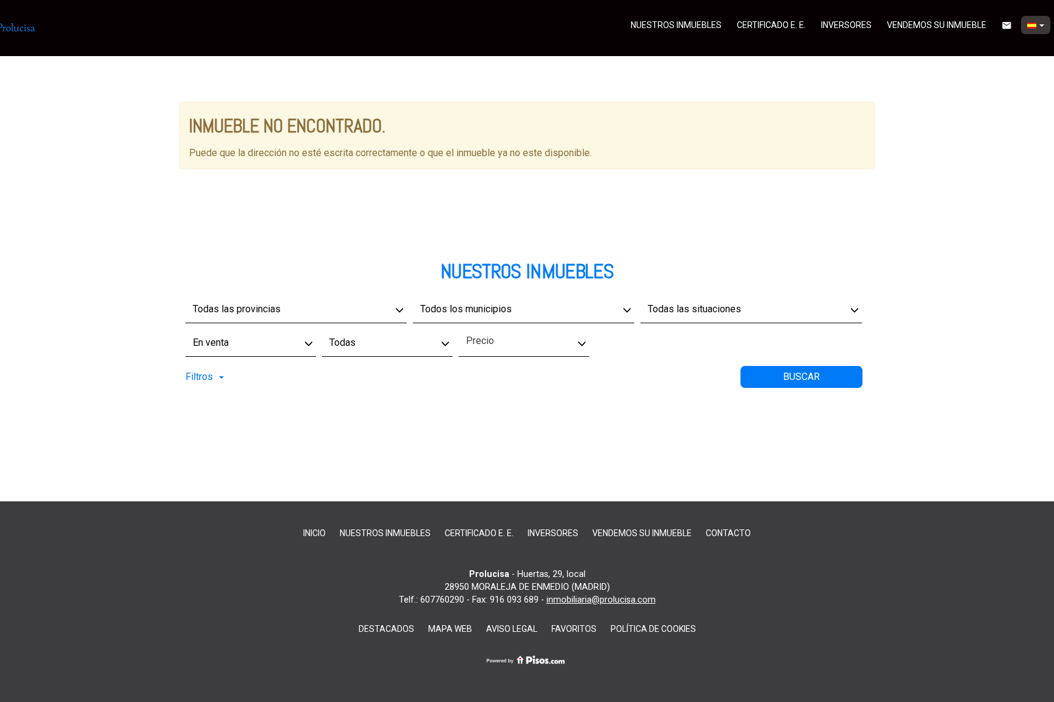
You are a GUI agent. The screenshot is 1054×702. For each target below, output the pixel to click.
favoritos (574, 629)
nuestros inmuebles (676, 25)
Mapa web (450, 629)
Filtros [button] (199, 376)
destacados (386, 629)
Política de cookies (653, 629)
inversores (846, 25)
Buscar (801, 376)
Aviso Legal (511, 629)
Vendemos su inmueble (936, 25)
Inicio (314, 533)
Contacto (728, 533)
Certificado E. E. (771, 25)
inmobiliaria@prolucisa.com (601, 600)
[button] (1035, 25)
